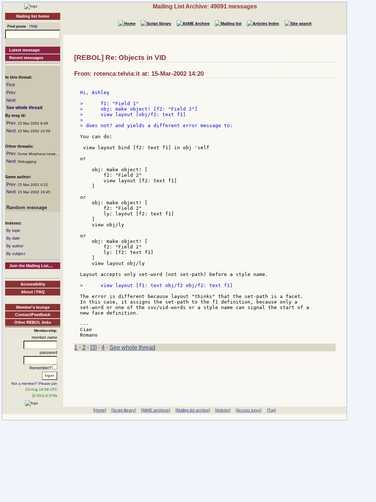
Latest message (24, 50)
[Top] (271, 410)
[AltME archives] (155, 410)
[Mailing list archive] (193, 410)
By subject (15, 253)
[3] (93, 347)
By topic (13, 230)
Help (33, 26)
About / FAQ (33, 292)
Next (10, 100)
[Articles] (223, 410)
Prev (10, 92)
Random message (26, 207)
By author (15, 246)
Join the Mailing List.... (31, 265)
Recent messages (26, 57)
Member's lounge (33, 307)
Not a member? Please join (34, 383)
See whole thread (24, 107)
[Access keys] (248, 410)
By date (13, 238)
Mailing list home (32, 16)
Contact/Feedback (32, 314)
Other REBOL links (32, 322)
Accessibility (33, 284)
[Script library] (123, 410)
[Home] (30, 6)
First (10, 84)
